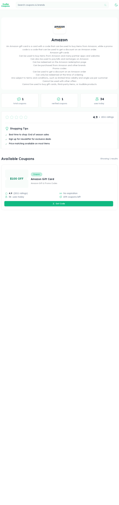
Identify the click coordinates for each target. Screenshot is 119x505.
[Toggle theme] (116, 5)
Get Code (60, 203)
